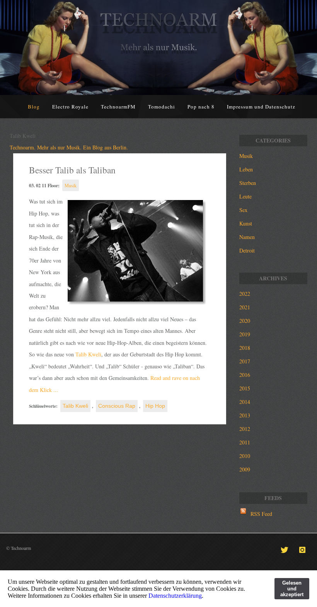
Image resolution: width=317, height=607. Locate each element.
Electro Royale (70, 106)
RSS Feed (261, 513)
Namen (247, 237)
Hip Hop (155, 406)
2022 (244, 293)
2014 (244, 401)
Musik (71, 185)
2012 (244, 428)
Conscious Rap (116, 406)
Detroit (247, 250)
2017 (244, 361)
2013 (244, 415)
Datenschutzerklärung (175, 595)
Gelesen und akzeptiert (291, 588)
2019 (244, 334)
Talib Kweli (88, 354)
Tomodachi (161, 106)
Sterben (247, 183)
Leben (246, 169)
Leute (245, 196)
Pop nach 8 (201, 106)
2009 (244, 469)
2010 (244, 455)
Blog (34, 106)
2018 (244, 347)
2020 (244, 320)
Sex (243, 210)
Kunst (245, 223)
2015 (244, 388)
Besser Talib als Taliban (72, 170)
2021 (244, 307)
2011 (244, 442)
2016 (244, 374)
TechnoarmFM (118, 106)
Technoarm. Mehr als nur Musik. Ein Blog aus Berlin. (69, 147)
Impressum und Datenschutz (261, 106)
